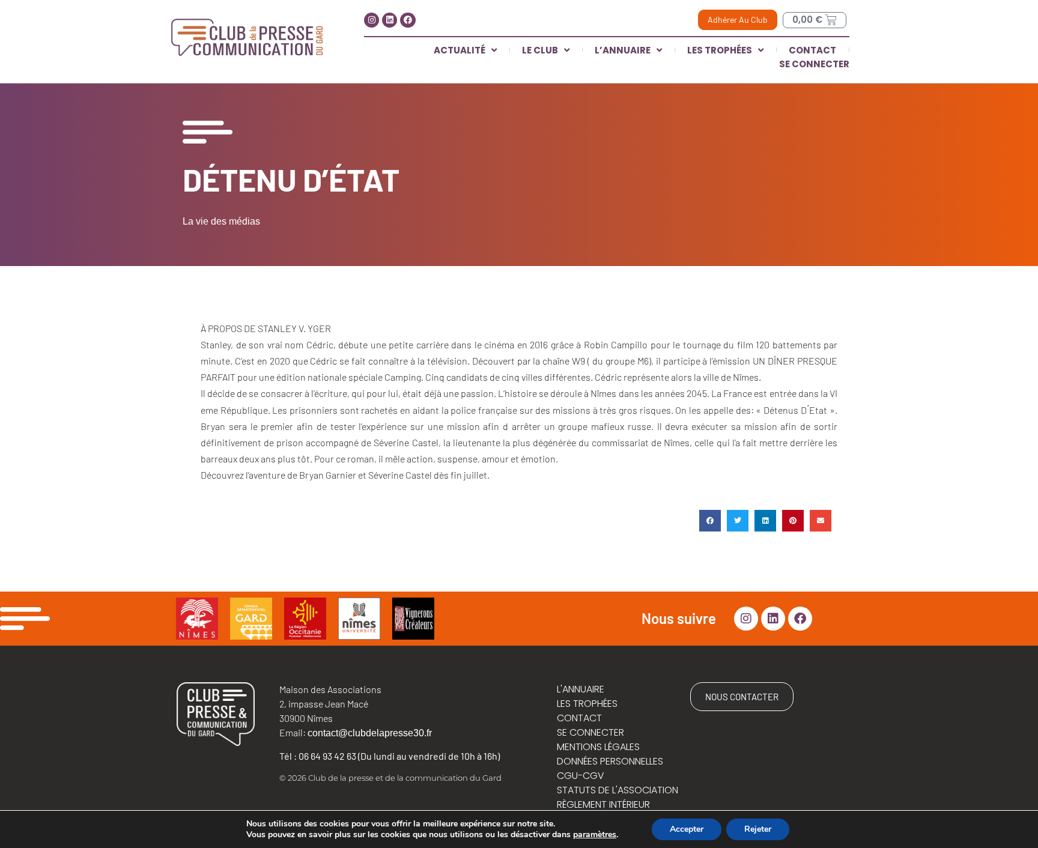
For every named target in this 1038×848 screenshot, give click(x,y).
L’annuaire (623, 50)
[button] (710, 521)
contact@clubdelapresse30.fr (370, 733)
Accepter (686, 829)
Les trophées (719, 50)
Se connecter (814, 64)
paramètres (594, 834)
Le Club (540, 50)
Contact (812, 50)
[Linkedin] (389, 20)
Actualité (459, 50)
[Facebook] (407, 20)
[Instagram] (371, 20)
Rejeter (757, 829)
